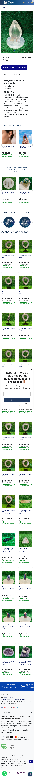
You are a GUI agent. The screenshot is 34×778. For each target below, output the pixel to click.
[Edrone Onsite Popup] (17, 389)
